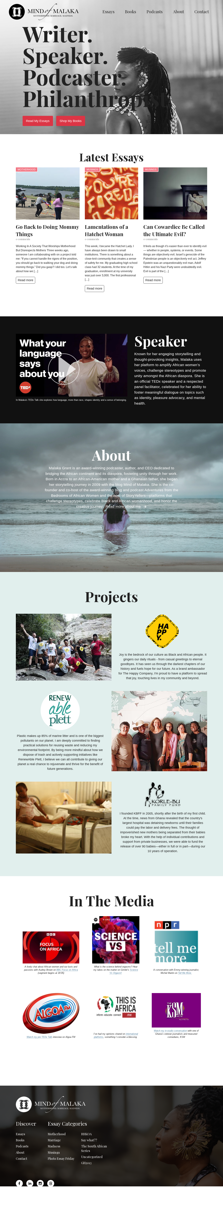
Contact (201, 11)
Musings (92, 169)
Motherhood (27, 169)
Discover (26, 1123)
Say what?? (89, 1140)
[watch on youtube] (72, 369)
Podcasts (155, 11)
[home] (53, 11)
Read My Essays (37, 121)
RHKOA (86, 1134)
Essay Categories (67, 1123)
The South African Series (94, 1148)
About (178, 11)
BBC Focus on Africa (67, 970)
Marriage (54, 1140)
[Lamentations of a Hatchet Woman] (111, 193)
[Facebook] (20, 1183)
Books (130, 11)
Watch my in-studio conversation (170, 1030)
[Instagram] (40, 1183)
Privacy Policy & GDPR (147, 1199)
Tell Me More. (185, 973)
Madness (54, 1146)
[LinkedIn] (30, 1183)
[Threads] (50, 1183)
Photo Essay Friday (61, 1158)
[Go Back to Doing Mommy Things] (48, 193)
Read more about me (124, 506)
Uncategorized (92, 1157)
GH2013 (86, 1163)
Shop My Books (71, 121)
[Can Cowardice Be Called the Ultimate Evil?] (175, 193)
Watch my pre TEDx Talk (39, 1037)
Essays (108, 11)
